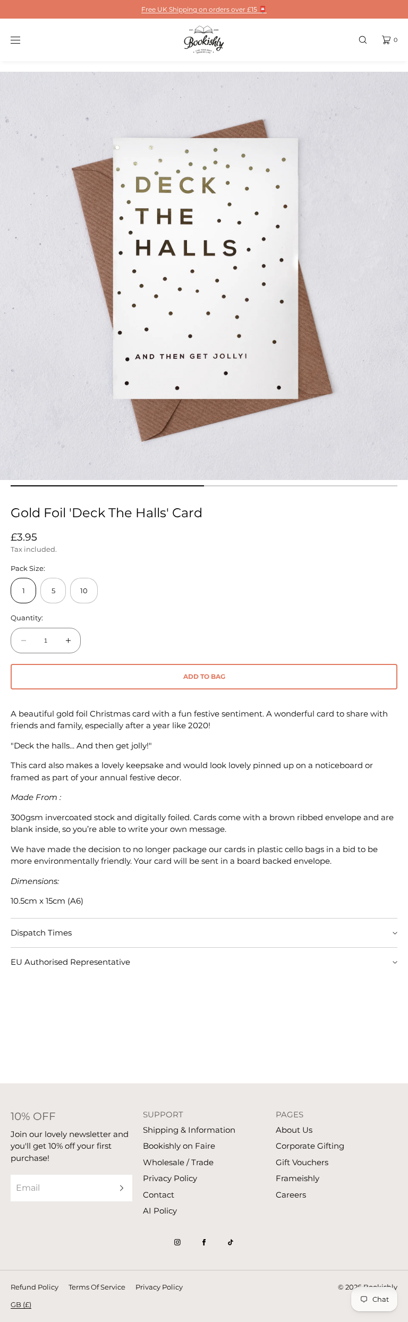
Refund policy (34, 1287)
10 (84, 590)
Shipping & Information (189, 1130)
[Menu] (23, 40)
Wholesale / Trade (178, 1162)
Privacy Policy (170, 1178)
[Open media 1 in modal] (204, 276)
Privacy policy (159, 1287)
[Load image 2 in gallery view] (300, 485)
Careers (291, 1195)
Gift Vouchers (302, 1162)
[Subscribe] (119, 1188)
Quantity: (27, 618)
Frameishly (297, 1178)
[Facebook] (204, 1242)
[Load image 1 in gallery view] (107, 485)
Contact (158, 1195)
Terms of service (97, 1287)
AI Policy (160, 1211)
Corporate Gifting (310, 1146)
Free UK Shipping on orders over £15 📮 (204, 9)
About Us (294, 1130)
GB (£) (21, 1304)
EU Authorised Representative (70, 962)
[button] (363, 40)
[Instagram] (177, 1242)
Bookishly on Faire (179, 1146)
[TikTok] (230, 1242)
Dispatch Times (41, 933)
